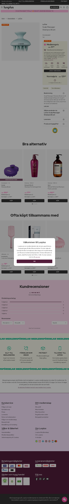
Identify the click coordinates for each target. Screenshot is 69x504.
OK (34, 261)
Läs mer (37, 257)
